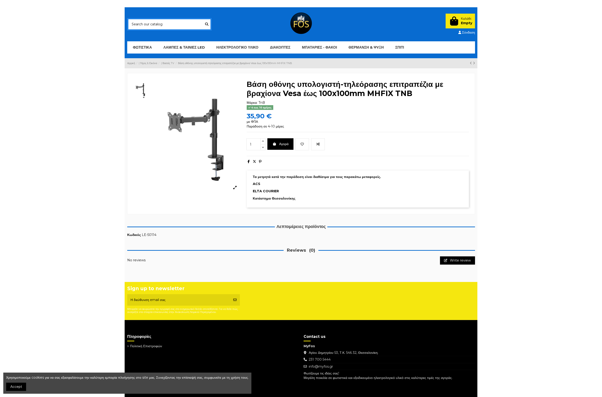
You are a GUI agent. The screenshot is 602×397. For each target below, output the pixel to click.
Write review (460, 260)
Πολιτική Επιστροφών (165, 3)
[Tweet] (254, 161)
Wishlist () (440, 3)
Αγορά (284, 144)
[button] (184, 47)
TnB (261, 102)
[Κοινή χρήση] (249, 161)
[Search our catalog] (207, 24)
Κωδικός (134, 235)
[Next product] (474, 63)
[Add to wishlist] (302, 144)
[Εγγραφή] (235, 300)
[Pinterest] (260, 161)
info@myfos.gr (321, 366)
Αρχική (187, 3)
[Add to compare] (318, 144)
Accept (16, 387)
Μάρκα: (252, 102)
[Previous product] (471, 63)
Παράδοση (139, 3)
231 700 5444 (320, 359)
